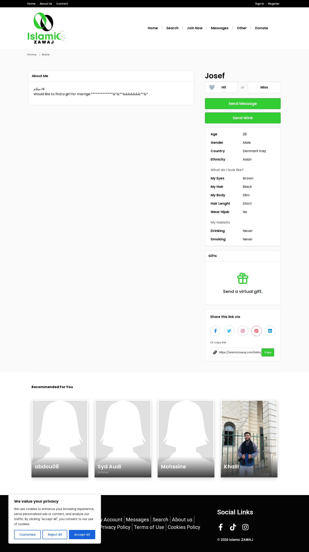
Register (274, 3)
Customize (27, 534)
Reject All (55, 534)
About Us (46, 3)
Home (31, 3)
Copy (267, 352)
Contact (62, 3)
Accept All (82, 534)
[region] (54, 519)
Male (46, 54)
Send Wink (243, 117)
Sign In (259, 3)
